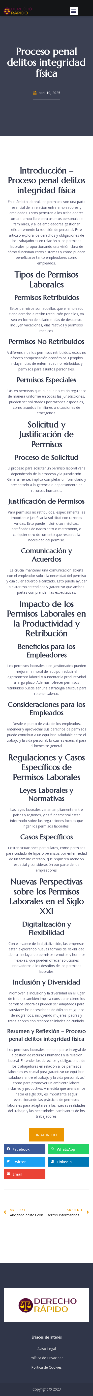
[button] (74, 11)
